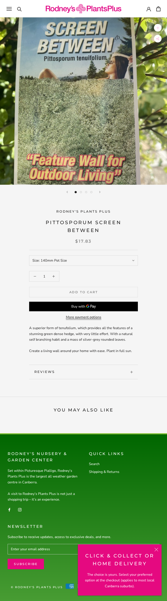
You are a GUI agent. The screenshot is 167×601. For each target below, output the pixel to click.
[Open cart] (158, 8)
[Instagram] (20, 509)
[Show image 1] (76, 192)
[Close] (156, 550)
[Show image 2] (81, 192)
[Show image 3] (86, 192)
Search (94, 464)
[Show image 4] (91, 192)
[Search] (19, 9)
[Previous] (67, 192)
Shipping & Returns (104, 471)
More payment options (83, 317)
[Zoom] (158, 28)
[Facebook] (9, 509)
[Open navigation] (9, 9)
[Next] (99, 192)
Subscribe (26, 564)
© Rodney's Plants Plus (37, 587)
